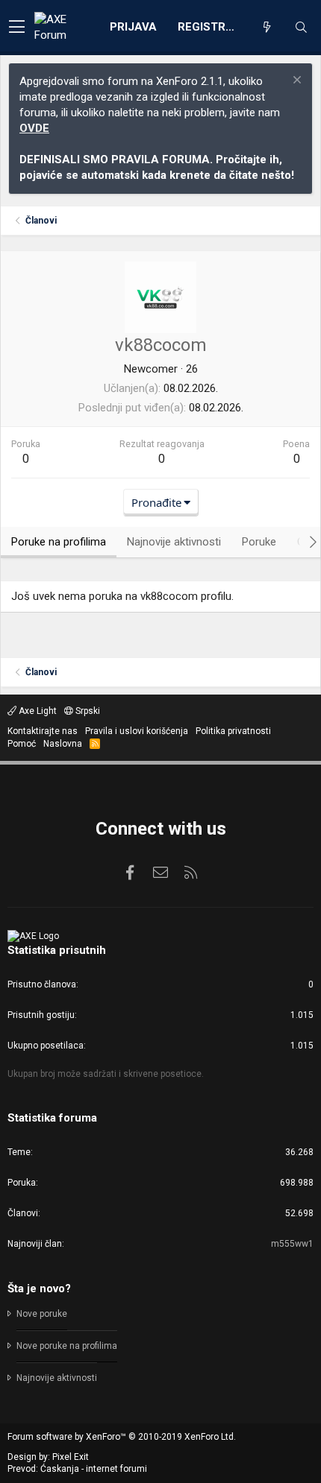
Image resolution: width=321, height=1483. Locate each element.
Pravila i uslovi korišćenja (136, 731)
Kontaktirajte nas (42, 731)
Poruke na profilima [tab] (58, 541)
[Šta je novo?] (266, 27)
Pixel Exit (70, 1457)
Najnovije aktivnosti (56, 1378)
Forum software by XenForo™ (121, 1437)
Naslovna (62, 744)
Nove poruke (41, 1314)
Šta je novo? (39, 1288)
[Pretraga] (301, 27)
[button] (17, 27)
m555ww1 (292, 1244)
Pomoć (21, 744)
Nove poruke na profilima (66, 1346)
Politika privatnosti (233, 731)
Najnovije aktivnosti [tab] (174, 541)
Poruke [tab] (259, 541)
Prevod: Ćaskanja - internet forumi (77, 1469)
